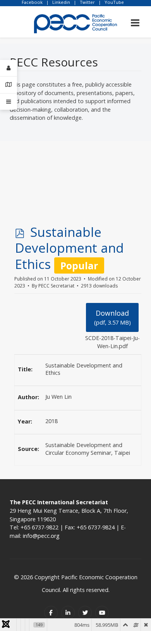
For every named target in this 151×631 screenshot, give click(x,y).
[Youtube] (102, 612)
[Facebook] (51, 612)
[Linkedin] (68, 612)
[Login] (8, 68)
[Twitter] (85, 612)
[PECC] (75, 21)
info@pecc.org (41, 535)
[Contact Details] (8, 85)
